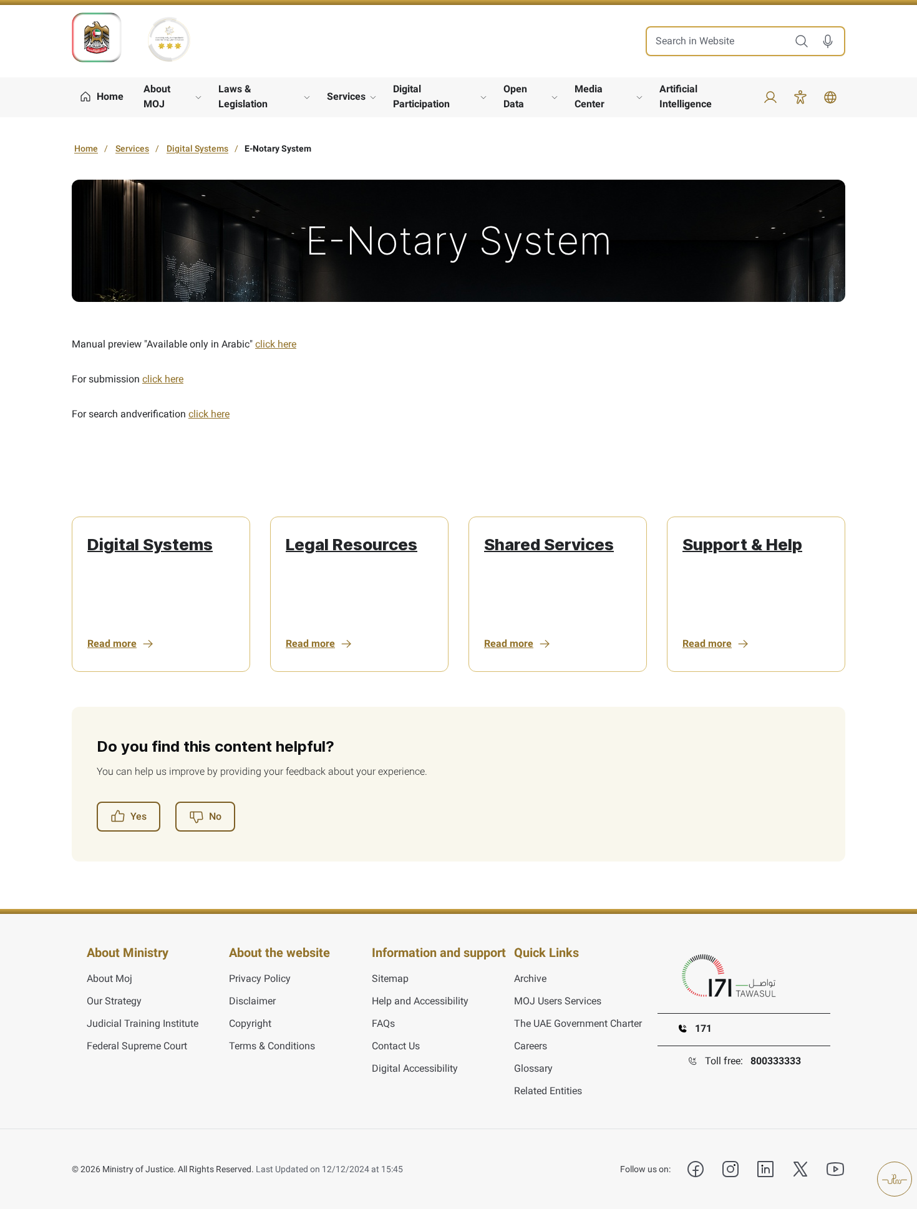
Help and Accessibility (420, 1001)
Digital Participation (421, 96)
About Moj (109, 978)
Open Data (515, 96)
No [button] (215, 816)
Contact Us (396, 1046)
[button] (832, 41)
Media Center (589, 96)
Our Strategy (114, 1001)
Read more (112, 643)
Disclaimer (252, 1001)
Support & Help (742, 544)
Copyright (250, 1023)
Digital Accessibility (415, 1068)
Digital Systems (197, 148)
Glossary (533, 1068)
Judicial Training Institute (142, 1023)
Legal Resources (351, 544)
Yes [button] (138, 816)
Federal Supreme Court (137, 1046)
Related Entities (548, 1091)
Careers (530, 1046)
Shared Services (549, 544)
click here (275, 344)
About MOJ (156, 96)
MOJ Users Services (557, 1001)
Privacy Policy (260, 978)
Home (86, 148)
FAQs (383, 1023)
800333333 (775, 1061)
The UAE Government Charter (578, 1023)
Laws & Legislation (243, 96)
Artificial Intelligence (685, 96)
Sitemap (390, 978)
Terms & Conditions (272, 1046)
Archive (530, 978)
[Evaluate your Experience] (894, 1179)
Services (346, 96)
